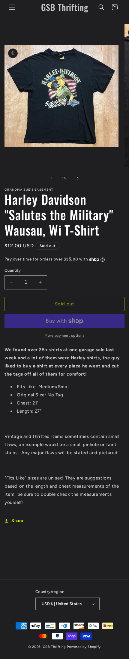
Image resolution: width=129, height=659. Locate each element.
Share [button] (17, 520)
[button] (12, 7)
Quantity (12, 270)
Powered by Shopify (84, 647)
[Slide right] (77, 178)
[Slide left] (51, 178)
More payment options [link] (64, 335)
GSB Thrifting (55, 647)
